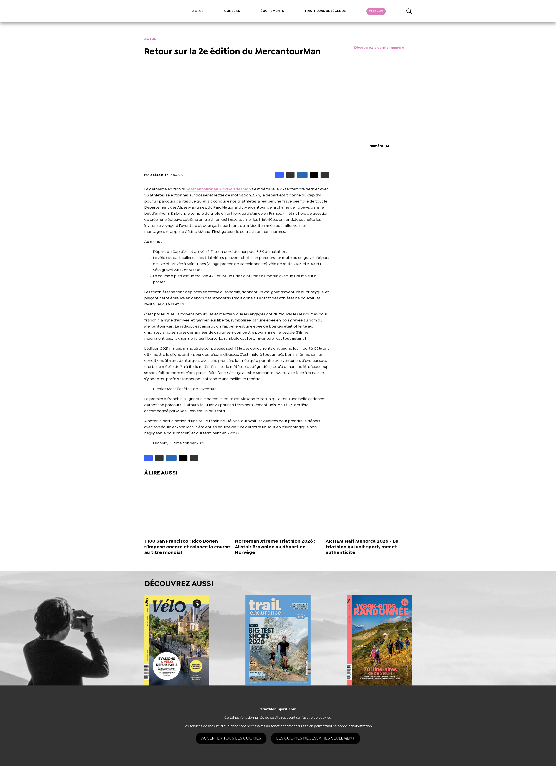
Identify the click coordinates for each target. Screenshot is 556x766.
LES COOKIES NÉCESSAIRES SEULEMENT (315, 738)
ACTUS (198, 11)
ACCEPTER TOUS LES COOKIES (231, 738)
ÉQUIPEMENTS (272, 11)
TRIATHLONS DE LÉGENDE (325, 11)
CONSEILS (232, 11)
